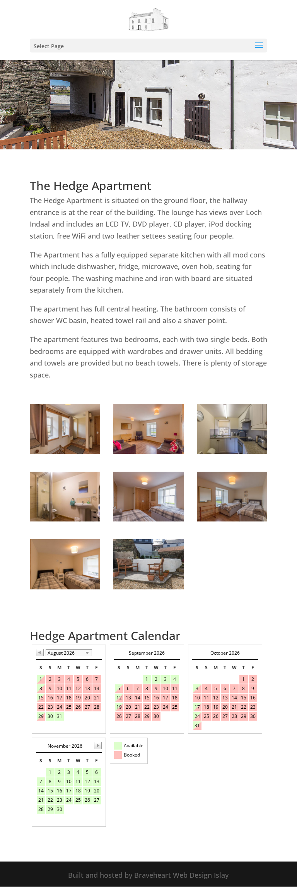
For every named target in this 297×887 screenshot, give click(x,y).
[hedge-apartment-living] (148, 451)
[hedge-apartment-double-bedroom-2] (65, 586)
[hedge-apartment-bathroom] (65, 518)
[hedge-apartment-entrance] (65, 451)
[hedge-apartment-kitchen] (232, 451)
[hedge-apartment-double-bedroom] (232, 518)
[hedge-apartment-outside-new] (148, 586)
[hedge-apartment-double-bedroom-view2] (148, 518)
